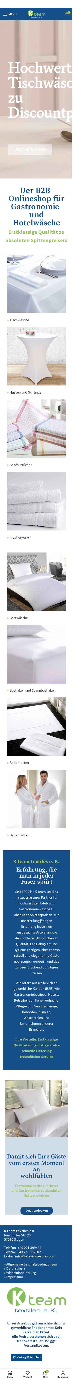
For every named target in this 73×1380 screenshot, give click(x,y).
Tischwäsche (19, 320)
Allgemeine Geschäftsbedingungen (31, 1264)
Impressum (14, 1277)
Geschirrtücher (21, 464)
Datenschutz (15, 1268)
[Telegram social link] (46, 4)
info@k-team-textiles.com (35, 1256)
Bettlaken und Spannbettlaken (33, 690)
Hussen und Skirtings (25, 392)
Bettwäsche (19, 617)
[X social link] (31, 4)
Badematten (19, 762)
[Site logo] (36, 14)
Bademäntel (19, 835)
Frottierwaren (20, 537)
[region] (36, 99)
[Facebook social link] (26, 4)
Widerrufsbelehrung (21, 1273)
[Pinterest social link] (36, 4)
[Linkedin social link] (41, 4)
